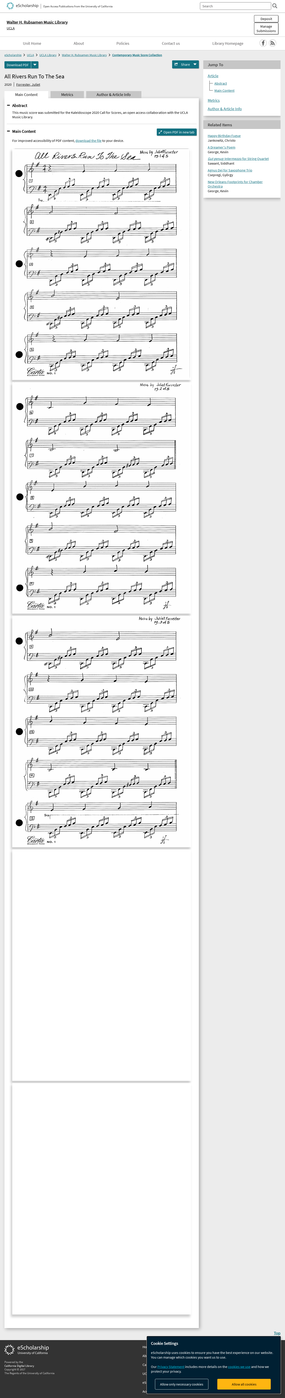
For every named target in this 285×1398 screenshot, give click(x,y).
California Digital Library (19, 1365)
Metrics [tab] (67, 94)
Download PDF (18, 65)
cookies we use (239, 1366)
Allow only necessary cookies (181, 1384)
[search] (274, 5)
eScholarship (13, 55)
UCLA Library (48, 55)
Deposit (266, 18)
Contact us (171, 43)
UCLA (11, 28)
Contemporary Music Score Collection (137, 55)
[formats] (34, 64)
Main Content (24, 131)
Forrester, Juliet (28, 84)
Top (277, 1333)
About (79, 43)
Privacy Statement (170, 1366)
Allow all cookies (244, 1384)
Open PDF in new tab (178, 132)
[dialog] (214, 1365)
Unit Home (32, 43)
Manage (266, 28)
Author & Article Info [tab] (114, 94)
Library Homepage (227, 43)
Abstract (19, 105)
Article (213, 75)
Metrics (214, 100)
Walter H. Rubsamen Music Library (84, 55)
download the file (88, 140)
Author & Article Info (225, 108)
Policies (122, 43)
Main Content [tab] (26, 94)
